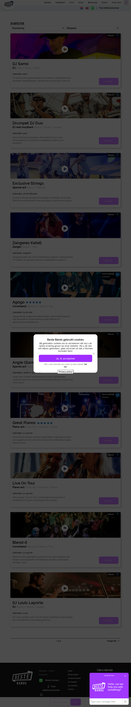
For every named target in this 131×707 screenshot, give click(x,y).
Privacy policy (65, 371)
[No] (93, 353)
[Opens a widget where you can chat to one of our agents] (109, 689)
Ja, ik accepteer (65, 358)
